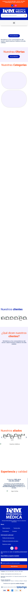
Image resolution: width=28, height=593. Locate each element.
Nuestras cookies (6, 544)
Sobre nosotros (6, 528)
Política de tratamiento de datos (10, 541)
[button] (14, 23)
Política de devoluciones (8, 538)
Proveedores (5, 531)
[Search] (25, 16)
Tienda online (16, 528)
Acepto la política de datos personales (11, 563)
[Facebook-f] (12, 5)
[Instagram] (16, 5)
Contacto (14, 531)
